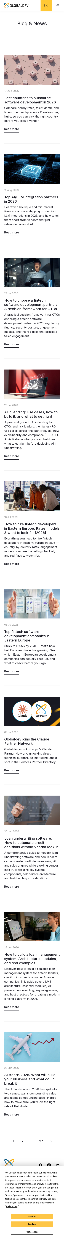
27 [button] (41, 1141)
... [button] (32, 1141)
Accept (32, 1216)
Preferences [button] (11, 1206)
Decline (32, 1224)
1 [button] (13, 1141)
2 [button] (22, 1141)
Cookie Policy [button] (40, 1199)
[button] (50, 1141)
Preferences (32, 1232)
